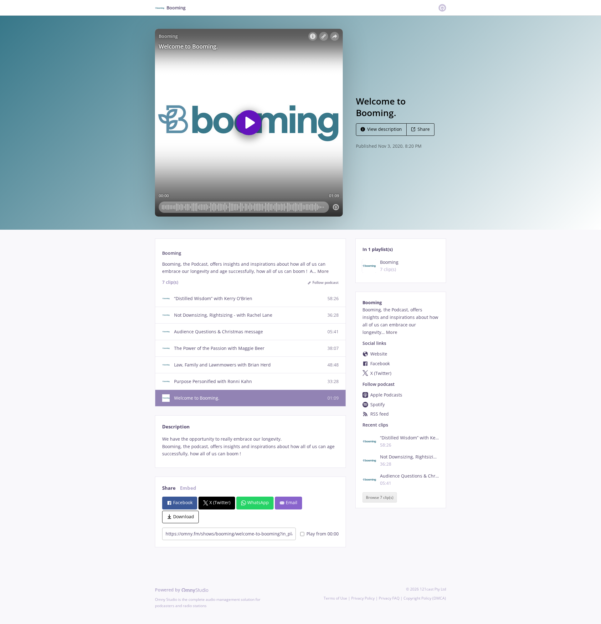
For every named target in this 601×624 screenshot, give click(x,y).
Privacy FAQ (389, 598)
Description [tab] (176, 426)
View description (384, 129)
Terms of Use (335, 598)
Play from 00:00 (322, 534)
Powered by (168, 590)
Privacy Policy (363, 598)
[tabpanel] (250, 446)
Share (424, 129)
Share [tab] (169, 488)
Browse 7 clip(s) (379, 497)
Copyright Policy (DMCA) (424, 598)
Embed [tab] (188, 488)
